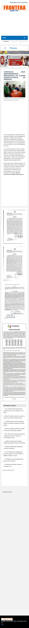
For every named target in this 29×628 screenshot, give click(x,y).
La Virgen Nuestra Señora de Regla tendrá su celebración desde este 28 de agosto (14, 423)
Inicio (4, 38)
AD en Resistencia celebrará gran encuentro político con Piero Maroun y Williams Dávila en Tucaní (13, 453)
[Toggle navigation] (24, 37)
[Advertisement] (14, 24)
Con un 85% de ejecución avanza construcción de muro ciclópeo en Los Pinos (14, 410)
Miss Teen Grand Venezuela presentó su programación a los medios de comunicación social (14, 435)
